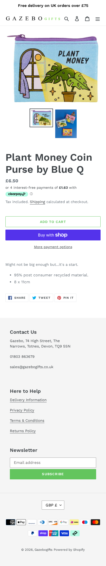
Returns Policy (23, 431)
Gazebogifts (44, 549)
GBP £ (51, 505)
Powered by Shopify (69, 549)
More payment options (53, 247)
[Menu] (97, 18)
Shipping (37, 202)
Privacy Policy (22, 410)
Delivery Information (28, 400)
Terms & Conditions (27, 420)
